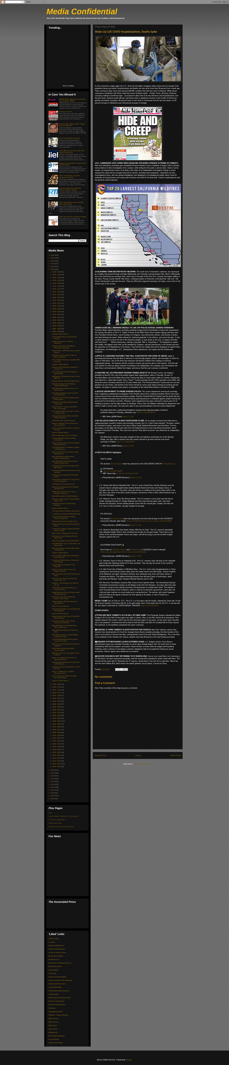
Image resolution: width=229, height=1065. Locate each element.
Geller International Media (57, 977)
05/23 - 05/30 (56, 710)
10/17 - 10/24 (56, 300)
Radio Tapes (53, 1025)
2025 (52, 258)
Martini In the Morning (56, 1001)
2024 (52, 261)
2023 (52, 263)
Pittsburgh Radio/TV (56, 1011)
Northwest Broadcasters (57, 1004)
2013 (52, 790)
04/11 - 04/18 (56, 727)
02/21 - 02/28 (56, 746)
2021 (52, 269)
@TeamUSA (130, 521)
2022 (52, 266)
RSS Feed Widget (68, 86)
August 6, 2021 (128, 417)
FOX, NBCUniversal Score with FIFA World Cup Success (71, 151)
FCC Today (52, 973)
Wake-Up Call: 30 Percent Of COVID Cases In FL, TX (64, 579)
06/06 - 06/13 (56, 704)
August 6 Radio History (60, 432)
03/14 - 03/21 (56, 738)
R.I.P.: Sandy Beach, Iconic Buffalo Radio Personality (71, 203)
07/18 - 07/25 (56, 687)
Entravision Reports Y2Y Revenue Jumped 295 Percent (64, 384)
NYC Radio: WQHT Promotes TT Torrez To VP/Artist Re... (65, 412)
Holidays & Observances (57, 984)
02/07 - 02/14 (56, 752)
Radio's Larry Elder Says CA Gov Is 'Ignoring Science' (64, 658)
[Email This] (116, 669)
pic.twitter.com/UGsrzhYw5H (127, 473)
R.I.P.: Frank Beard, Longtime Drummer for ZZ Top (69, 176)
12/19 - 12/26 (56, 274)
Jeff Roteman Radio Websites (59, 991)
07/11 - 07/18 (56, 690)
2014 (52, 787)
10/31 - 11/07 (56, 294)
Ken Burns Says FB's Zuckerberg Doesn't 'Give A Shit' (63, 597)
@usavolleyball (116, 464)
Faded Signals (53, 970)
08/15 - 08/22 (56, 326)
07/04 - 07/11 (56, 692)
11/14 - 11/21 (56, 289)
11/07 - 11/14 (56, 292)
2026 (52, 255)
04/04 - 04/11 (56, 729)
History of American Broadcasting (60, 980)
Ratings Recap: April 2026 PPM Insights (61, 826)
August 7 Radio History (60, 364)
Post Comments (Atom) (143, 764)
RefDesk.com (53, 1032)
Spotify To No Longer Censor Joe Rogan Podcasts (63, 570)
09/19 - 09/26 (56, 311)
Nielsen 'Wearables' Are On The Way (64, 435)
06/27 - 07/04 (56, 695)
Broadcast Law (54, 959)
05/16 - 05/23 (56, 712)
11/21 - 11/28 (56, 286)
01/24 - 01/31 (56, 758)
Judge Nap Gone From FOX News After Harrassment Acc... (66, 593)
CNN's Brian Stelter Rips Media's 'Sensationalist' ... (63, 649)
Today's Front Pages (56, 1043)
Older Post (175, 755)
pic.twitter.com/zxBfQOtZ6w (136, 552)
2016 (52, 781)
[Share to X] (121, 669)
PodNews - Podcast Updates (58, 1015)
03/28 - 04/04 (56, 732)
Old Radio (52, 1008)
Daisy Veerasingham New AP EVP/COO (65, 541)
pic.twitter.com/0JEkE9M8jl (161, 521)
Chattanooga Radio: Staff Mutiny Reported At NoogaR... (63, 346)
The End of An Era (65, 111)
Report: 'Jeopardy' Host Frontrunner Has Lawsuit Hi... (65, 424)
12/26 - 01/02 (56, 272)
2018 (52, 776)
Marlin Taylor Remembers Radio (60, 997)
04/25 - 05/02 (56, 721)
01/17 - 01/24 (56, 761)
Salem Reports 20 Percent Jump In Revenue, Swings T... (64, 492)
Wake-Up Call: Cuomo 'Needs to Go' (64, 521)
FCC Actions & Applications (57, 819)
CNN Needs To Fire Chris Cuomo (63, 484)
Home (138, 755)
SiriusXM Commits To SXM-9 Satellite (65, 496)
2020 (52, 770)
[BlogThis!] (119, 669)
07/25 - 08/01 (56, 684)
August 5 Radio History (60, 508)
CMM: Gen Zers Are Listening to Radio (72, 217)
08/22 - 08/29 (56, 323)
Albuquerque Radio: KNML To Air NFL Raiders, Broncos (65, 416)
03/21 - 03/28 (56, 735)
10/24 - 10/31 (56, 297)
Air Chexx (52, 942)
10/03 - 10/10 (56, 306)
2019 (52, 773)
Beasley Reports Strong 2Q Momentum (65, 381)
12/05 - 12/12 (56, 280)
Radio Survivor (54, 1022)
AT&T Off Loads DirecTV (60, 606)
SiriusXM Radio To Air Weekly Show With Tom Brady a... (64, 626)
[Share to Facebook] (124, 669)
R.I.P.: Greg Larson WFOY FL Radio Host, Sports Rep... (64, 676)
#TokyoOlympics (168, 464)
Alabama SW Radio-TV (56, 945)
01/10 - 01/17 (56, 764)
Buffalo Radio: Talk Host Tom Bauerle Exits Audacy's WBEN (72, 100)
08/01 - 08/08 (56, 331)
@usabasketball (117, 519)
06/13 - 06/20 (56, 701)
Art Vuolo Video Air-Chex (57, 952)
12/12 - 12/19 (56, 277)
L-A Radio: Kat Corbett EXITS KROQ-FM (66, 514)
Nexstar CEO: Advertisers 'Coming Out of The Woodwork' (65, 480)
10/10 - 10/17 (56, 303)
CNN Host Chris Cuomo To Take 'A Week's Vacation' (64, 356)
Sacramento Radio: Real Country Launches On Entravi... (63, 621)
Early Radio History (55, 966)
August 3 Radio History (60, 613)
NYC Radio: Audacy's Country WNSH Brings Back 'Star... (65, 635)
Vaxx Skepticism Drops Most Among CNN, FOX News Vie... (64, 462)
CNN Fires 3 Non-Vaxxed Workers (63, 420)
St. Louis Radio (54, 1039)
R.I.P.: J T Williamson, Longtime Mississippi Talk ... (63, 672)
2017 (52, 778)
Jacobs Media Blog (55, 987)
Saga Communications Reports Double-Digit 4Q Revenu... (66, 443)
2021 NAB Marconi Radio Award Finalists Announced (63, 457)
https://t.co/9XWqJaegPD (112, 471)
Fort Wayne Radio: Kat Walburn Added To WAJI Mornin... (65, 448)
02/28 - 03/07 (56, 744)
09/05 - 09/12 (56, 317)
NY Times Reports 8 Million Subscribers (66, 511)
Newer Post (100, 755)
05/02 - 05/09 (56, 718)
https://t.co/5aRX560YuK (146, 412)
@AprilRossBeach (119, 550)
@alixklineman (135, 550)
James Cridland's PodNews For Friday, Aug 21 (63, 816)
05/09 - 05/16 (56, 715)
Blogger (129, 1060)
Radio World (53, 1029)
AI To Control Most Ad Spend (69, 138)
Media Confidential (81, 11)
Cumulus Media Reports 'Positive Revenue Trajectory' (63, 517)
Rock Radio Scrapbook (57, 1036)
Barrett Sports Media (56, 956)
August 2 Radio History (60, 680)
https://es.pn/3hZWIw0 (149, 606)
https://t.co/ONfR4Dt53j (125, 442)
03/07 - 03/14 (56, 741)
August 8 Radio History (60, 334)
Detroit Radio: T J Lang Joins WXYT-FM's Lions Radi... (65, 407)
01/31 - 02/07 (56, 755)
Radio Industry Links (55, 823)
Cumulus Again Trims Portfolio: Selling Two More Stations (70, 189)
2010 (52, 798)
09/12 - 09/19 (56, 314)
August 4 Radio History (60, 553)
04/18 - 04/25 (56, 724)
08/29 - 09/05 (56, 320)
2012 (52, 793)
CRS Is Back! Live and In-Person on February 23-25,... (64, 588)
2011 (52, 795)
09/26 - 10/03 (56, 309)
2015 (52, 784)
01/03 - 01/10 (56, 766)
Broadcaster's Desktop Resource (60, 963)
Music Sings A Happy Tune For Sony (65, 533)
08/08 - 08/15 (56, 329)
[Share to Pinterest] (126, 669)
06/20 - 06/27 (56, 698)
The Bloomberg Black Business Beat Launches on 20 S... (65, 640)
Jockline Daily (53, 994)
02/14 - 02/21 (56, 749)
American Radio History (57, 949)
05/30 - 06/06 (56, 707)
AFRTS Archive (54, 938)
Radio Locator (53, 1018)
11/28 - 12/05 (56, 283)
